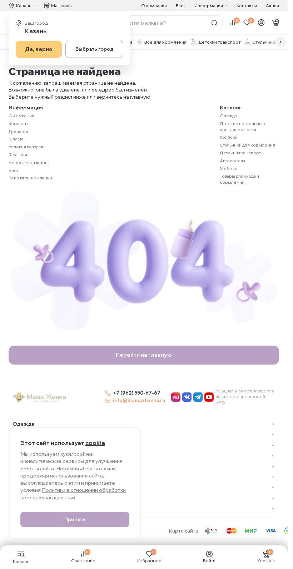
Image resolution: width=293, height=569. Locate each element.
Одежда (228, 115)
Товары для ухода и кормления (239, 179)
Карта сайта (183, 531)
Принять (75, 519)
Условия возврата (27, 146)
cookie (95, 442)
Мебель (228, 168)
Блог (180, 5)
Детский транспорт (240, 152)
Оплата (16, 139)
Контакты (247, 5)
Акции (272, 5)
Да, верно (39, 49)
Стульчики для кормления (247, 145)
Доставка (18, 131)
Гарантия (18, 154)
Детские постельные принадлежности (242, 126)
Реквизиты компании (30, 177)
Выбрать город (94, 49)
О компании (154, 5)
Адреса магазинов (28, 162)
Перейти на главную (144, 354)
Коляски (229, 137)
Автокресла (232, 160)
